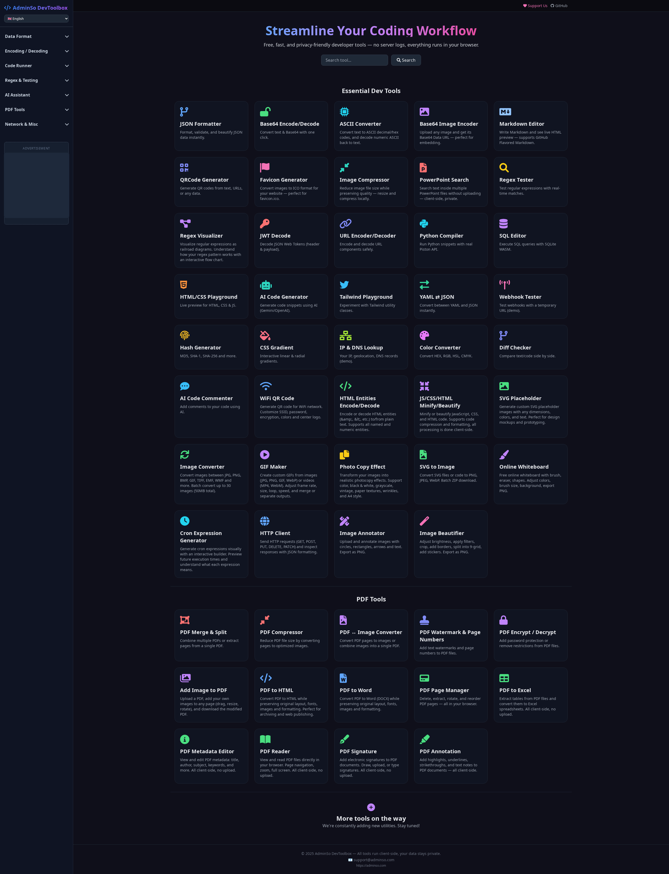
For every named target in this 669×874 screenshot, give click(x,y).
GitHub (561, 5)
